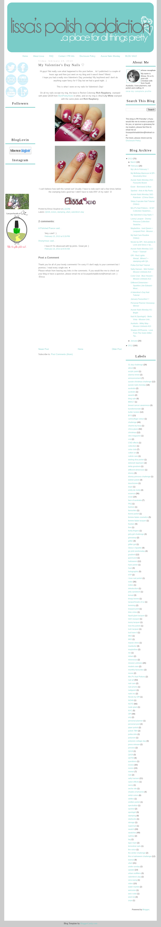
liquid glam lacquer (136, 616)
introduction (133, 588)
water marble (134, 887)
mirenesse (133, 660)
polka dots (132, 734)
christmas (132, 432)
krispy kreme (133, 599)
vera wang (133, 880)
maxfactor (132, 646)
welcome (132, 890)
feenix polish (133, 514)
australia (132, 388)
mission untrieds (135, 663)
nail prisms (133, 687)
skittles (131, 799)
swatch (131, 829)
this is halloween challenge (140, 856)
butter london (134, 412)
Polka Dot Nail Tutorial (140, 265)
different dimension (136, 470)
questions (132, 761)
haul (130, 568)
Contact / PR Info (66, 56)
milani (131, 656)
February (134, 166)
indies (131, 585)
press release (134, 744)
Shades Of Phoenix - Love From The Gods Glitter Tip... (142, 333)
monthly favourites (136, 670)
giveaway (132, 538)
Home (25, 56)
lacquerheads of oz (136, 602)
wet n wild (132, 894)
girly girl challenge (136, 534)
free (130, 527)
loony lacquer (134, 622)
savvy (130, 785)
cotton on (132, 453)
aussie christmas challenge (140, 382)
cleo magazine (134, 436)
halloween (133, 561)
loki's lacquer (134, 619)
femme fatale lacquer (137, 521)
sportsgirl (132, 812)
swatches (132, 833)
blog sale (132, 399)
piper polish (133, 727)
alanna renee (134, 375)
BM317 (131, 402)
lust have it (133, 632)
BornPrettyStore (65, 96)
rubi (130, 775)
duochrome (133, 483)
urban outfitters (134, 873)
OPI (130, 714)
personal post (134, 724)
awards (131, 395)
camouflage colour (136, 419)
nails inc (132, 694)
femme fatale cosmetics (138, 517)
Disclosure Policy (87, 56)
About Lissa (38, 56)
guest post (132, 558)
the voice (132, 850)
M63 (130, 636)
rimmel (131, 772)
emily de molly (134, 490)
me (129, 653)
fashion (131, 507)
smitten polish (134, 802)
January (133, 341)
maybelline (133, 649)
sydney (131, 836)
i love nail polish (135, 578)
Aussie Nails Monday (110, 56)
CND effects (133, 443)
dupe (130, 487)
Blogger (146, 909)
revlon (53, 212)
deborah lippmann (136, 463)
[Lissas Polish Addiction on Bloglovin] (20, 154)
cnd (130, 439)
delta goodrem (134, 466)
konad (131, 595)
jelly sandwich (134, 592)
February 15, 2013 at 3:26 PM (57, 236)
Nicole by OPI (134, 697)
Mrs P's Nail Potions (137, 677)
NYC (130, 710)
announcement (135, 378)
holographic (133, 571)
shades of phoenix (136, 792)
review (131, 765)
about (130, 368)
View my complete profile (139, 91)
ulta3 (68, 212)
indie (130, 582)
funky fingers (133, 531)
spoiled (131, 809)
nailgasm (132, 690)
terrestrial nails (134, 846)
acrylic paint (133, 371)
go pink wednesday (136, 551)
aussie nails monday (137, 385)
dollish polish (134, 480)
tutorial (131, 860)
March (133, 162)
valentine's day (77, 212)
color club (132, 449)
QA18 (130, 751)
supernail (132, 826)
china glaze (133, 429)
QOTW (131, 758)
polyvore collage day (137, 741)
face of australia (135, 500)
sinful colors (133, 795)
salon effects (133, 782)
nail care (132, 683)
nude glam (133, 707)
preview (131, 748)
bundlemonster (135, 409)
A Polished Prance (46, 228)
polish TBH (133, 731)
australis (132, 392)
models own (133, 666)
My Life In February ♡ (140, 169)
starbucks (132, 819)
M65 (130, 639)
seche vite (132, 788)
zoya (130, 900)
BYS (130, 415)
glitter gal (132, 544)
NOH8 (131, 700)
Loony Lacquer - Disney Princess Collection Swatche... (141, 222)
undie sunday (134, 866)
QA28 (47, 212)
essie (130, 497)
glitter (130, 541)
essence (132, 493)
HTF (130, 575)
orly (130, 717)
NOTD (131, 704)
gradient (132, 555)
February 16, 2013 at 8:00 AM (57, 249)
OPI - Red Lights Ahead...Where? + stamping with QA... (140, 258)
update (131, 870)
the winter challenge (137, 853)
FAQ (51, 56)
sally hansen (133, 778)
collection (132, 446)
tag (129, 839)
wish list (131, 897)
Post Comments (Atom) (62, 354)
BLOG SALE (131, 56)
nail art (131, 680)
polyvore (132, 738)
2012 (130, 345)
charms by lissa (135, 426)
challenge (132, 422)
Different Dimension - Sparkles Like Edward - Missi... (142, 286)
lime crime (132, 612)
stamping (61, 212)
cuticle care (133, 456)
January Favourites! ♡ (140, 299)
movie (131, 673)
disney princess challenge (139, 477)
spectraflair (133, 805)
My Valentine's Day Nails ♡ (61, 65)
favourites (132, 510)
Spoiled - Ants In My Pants (142, 191)
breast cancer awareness (139, 405)
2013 (130, 159)
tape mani (132, 843)
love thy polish (134, 626)
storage (131, 822)
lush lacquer (133, 629)
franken (131, 524)
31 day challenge (135, 365)
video (130, 883)
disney (131, 473)
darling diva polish (136, 460)
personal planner (135, 721)
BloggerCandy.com (88, 923)
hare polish (133, 565)
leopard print (133, 609)
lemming (132, 605)
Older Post (117, 349)
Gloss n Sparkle (135, 548)
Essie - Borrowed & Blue (141, 187)
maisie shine (133, 643)
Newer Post (43, 349)
